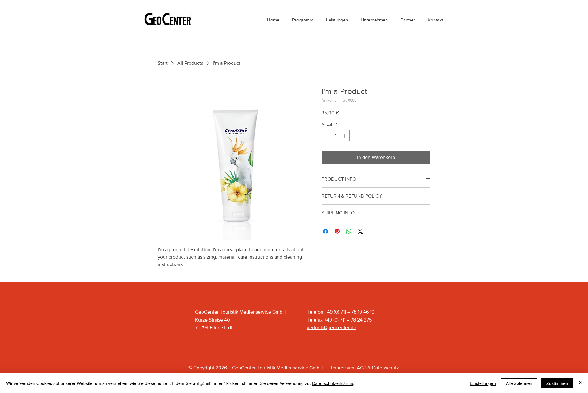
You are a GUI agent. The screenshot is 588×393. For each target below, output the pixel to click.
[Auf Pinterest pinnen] (337, 231)
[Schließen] (580, 383)
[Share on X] (360, 231)
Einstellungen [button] (483, 383)
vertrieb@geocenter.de (331, 327)
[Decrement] (326, 135)
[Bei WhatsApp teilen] (348, 231)
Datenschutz (385, 367)
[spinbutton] (335, 135)
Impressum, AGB (349, 367)
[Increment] (345, 135)
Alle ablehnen (519, 383)
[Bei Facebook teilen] (325, 231)
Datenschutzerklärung (333, 383)
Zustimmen (557, 383)
